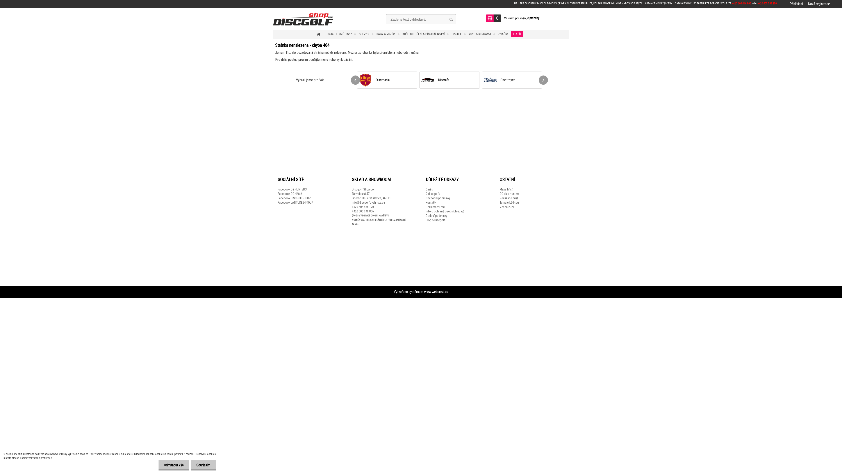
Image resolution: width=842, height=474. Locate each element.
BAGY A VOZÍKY (386, 34)
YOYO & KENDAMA (480, 34)
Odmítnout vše (174, 465)
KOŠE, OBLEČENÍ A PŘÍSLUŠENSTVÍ (424, 34)
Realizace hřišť (509, 198)
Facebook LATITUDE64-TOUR (295, 202)
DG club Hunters (509, 194)
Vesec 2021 (507, 207)
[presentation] (355, 80)
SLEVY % (364, 34)
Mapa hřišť (506, 189)
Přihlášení (796, 4)
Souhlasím (203, 465)
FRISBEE (457, 34)
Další (517, 34)
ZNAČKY (503, 34)
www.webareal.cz (436, 292)
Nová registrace (819, 4)
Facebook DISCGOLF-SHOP (294, 198)
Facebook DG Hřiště (290, 194)
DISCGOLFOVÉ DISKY (339, 34)
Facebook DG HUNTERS (292, 189)
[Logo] (303, 19)
